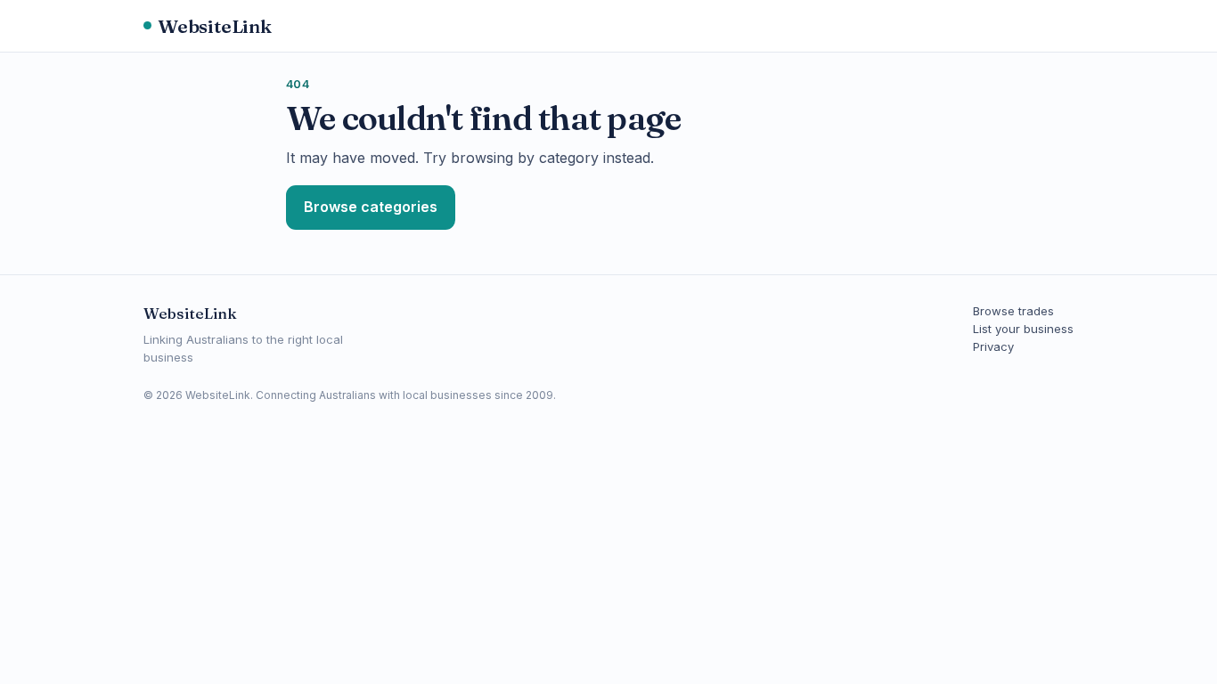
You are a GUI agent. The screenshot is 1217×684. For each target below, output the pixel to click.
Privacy (993, 346)
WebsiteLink (215, 25)
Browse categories (370, 207)
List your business (1023, 329)
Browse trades (1013, 311)
